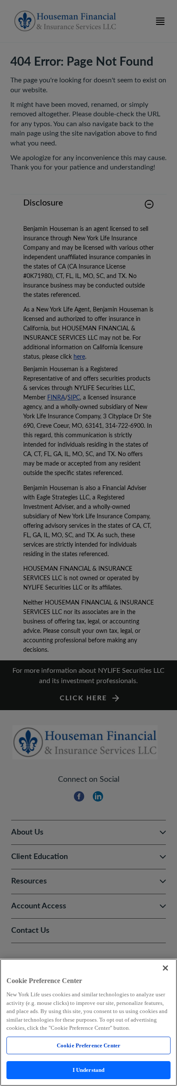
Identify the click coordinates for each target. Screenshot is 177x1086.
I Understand (89, 1070)
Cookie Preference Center (88, 1045)
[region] (88, 1022)
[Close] (165, 968)
